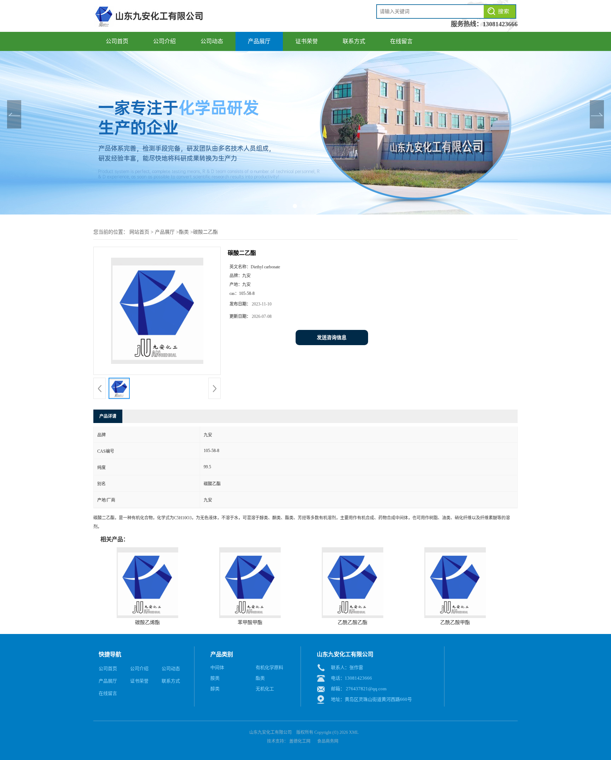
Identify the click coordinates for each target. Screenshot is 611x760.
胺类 (215, 678)
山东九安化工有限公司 (270, 732)
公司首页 (117, 41)
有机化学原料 (269, 667)
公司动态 (211, 41)
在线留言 (401, 41)
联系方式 (354, 41)
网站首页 (139, 232)
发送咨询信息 (332, 337)
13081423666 (500, 24)
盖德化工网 (299, 741)
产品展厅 (259, 41)
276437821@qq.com (366, 688)
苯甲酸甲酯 (250, 622)
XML (354, 732)
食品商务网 (327, 741)
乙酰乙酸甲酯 (455, 622)
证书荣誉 (306, 41)
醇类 (215, 688)
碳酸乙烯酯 (147, 622)
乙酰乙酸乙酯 (352, 622)
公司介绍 (164, 41)
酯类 (184, 232)
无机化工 (265, 688)
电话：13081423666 (351, 678)
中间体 (217, 667)
